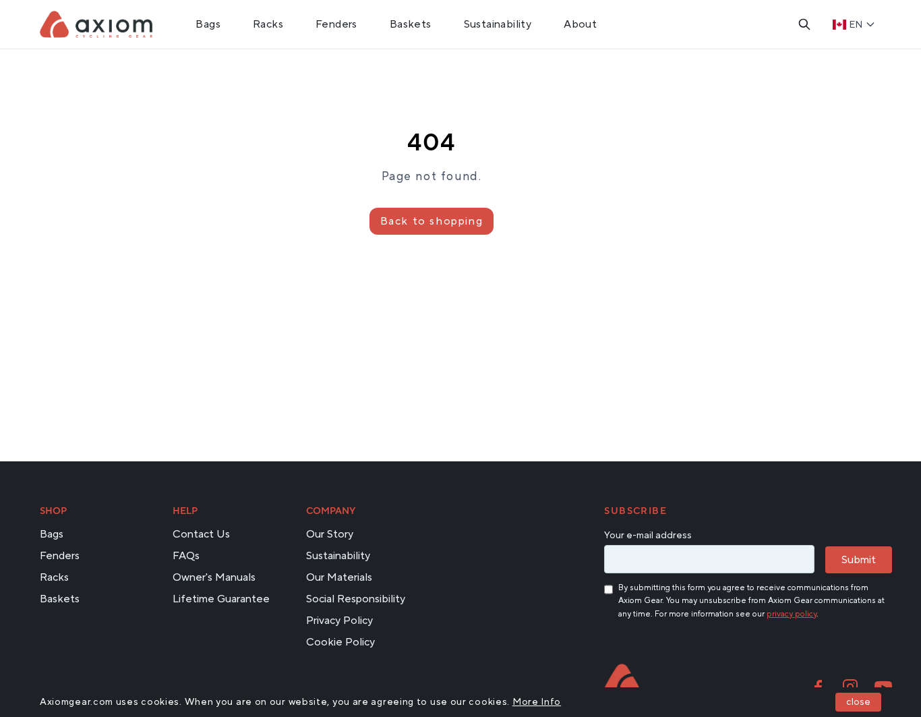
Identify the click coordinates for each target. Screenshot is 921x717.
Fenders (336, 24)
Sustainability (498, 24)
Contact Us (201, 534)
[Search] (804, 24)
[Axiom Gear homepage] (621, 680)
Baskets (411, 24)
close (858, 702)
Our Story (329, 534)
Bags (208, 24)
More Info (536, 702)
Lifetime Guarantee (221, 599)
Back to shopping (431, 221)
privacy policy (791, 614)
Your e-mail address (648, 535)
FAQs (186, 556)
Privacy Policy (339, 620)
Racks (268, 24)
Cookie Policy (340, 642)
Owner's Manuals (214, 577)
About (580, 24)
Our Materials (339, 577)
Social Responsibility (355, 599)
